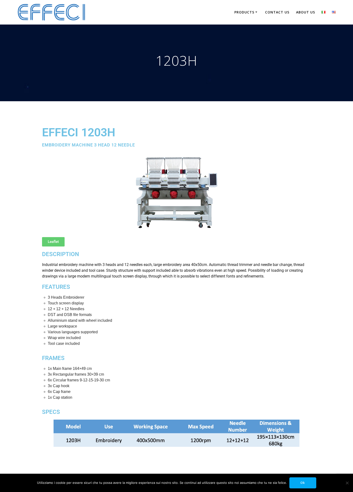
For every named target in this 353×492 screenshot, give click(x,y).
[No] (347, 482)
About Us (305, 12)
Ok (302, 483)
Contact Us (277, 12)
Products (244, 12)
